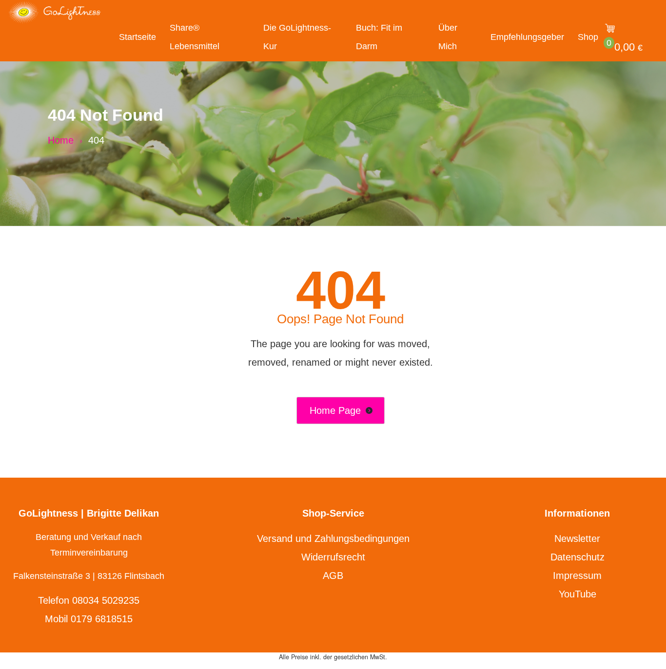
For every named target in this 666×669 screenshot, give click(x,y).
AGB (333, 575)
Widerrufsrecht (333, 557)
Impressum (577, 575)
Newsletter (577, 538)
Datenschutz (577, 557)
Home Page (335, 410)
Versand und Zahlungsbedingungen (333, 538)
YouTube (577, 594)
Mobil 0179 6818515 (89, 618)
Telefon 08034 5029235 (88, 600)
